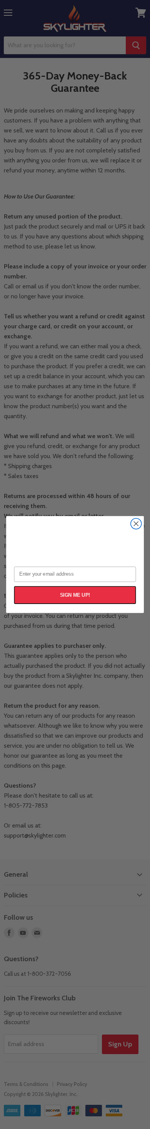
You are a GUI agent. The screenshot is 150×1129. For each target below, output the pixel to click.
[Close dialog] (136, 523)
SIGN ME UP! (75, 595)
